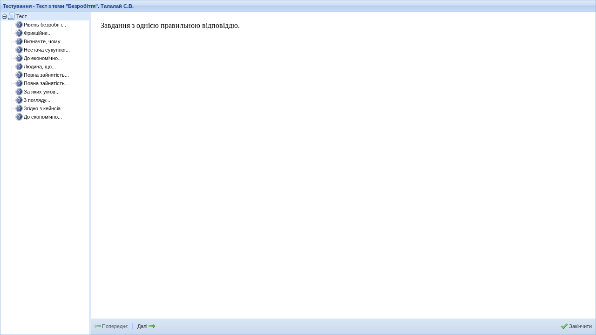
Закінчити (580, 326)
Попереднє (115, 326)
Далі (142, 326)
